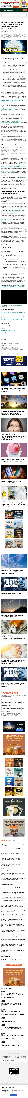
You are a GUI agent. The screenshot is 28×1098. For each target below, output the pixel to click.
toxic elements (4, 37)
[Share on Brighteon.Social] (2, 31)
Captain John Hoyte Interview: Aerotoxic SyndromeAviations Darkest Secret (11, 1044)
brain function (12, 35)
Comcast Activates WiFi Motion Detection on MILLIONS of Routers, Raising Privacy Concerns (12, 906)
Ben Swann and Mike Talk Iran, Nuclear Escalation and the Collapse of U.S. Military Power (12, 1005)
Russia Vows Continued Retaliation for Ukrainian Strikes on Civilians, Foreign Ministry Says (12, 859)
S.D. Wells (8, 433)
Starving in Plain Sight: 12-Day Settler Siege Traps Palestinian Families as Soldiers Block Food (12, 893)
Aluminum (6, 34)
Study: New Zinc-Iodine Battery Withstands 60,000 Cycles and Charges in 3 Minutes (13, 915)
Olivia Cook (9, 28)
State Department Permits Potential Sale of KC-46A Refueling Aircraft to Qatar (13, 883)
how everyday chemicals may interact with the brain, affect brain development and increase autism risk (13, 100)
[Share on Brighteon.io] (5, 31)
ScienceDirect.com (5, 332)
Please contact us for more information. (9, 715)
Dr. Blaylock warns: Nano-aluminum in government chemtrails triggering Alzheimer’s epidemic (12, 571)
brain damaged (7, 35)
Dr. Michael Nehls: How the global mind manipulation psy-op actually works (12, 460)
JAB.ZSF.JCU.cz (4, 326)
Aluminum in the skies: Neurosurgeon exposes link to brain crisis (12, 615)
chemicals (3, 36)
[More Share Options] (15, 31)
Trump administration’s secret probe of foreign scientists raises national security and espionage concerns (13, 504)
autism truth (13, 34)
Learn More (6, 1094)
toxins (9, 37)
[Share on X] (11, 31)
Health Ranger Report (6, 988)
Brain (2, 35)
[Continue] (25, 1060)
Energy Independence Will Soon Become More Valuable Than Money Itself (13, 1020)
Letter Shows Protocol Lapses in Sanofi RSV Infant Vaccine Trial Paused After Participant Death (12, 935)
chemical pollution (19, 35)
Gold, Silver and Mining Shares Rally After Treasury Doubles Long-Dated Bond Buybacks (12, 920)
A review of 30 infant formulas (7, 172)
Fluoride (7, 36)
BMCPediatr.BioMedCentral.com (8, 330)
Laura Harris (9, 479)
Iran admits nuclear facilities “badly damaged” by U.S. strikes (11, 481)
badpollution (22, 34)
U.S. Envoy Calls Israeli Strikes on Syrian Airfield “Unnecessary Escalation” (12, 869)
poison (21, 36)
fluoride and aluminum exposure (12, 282)
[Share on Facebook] (8, 31)
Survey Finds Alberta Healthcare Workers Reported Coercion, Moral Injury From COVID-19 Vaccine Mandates (12, 945)
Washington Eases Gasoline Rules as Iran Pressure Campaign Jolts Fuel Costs (12, 960)
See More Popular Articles (14, 964)
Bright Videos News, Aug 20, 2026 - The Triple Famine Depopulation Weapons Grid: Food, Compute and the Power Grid (13, 1037)
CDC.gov (3, 328)
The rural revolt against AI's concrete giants (11, 897)
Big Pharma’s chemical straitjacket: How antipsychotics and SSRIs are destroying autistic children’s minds (13, 638)
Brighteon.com (4, 335)
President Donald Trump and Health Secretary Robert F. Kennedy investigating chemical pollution (13, 286)
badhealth (18, 34)
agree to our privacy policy (8, 1092)
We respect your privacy (14, 1063)
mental (11, 36)
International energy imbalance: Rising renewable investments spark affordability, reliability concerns (12, 413)
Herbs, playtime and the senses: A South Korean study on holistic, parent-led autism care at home (13, 661)
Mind (14, 36)
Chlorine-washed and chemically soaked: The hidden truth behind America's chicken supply (13, 879)
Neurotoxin (17, 36)
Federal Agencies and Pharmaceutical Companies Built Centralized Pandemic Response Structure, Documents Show (13, 864)
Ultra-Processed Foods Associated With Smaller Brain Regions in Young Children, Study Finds (13, 931)
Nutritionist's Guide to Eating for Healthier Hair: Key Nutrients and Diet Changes (13, 910)
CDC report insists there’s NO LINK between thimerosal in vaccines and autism (13, 594)
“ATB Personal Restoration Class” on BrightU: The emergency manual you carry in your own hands (12, 901)
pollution (24, 36)
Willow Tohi (9, 386)
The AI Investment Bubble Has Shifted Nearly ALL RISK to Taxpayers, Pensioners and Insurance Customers (12, 1029)
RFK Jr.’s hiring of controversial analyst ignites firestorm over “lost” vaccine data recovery (13, 685)
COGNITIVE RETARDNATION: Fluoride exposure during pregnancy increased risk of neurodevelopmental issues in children (13, 165)
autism (9, 34)
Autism (6, 20)
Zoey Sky (8, 501)
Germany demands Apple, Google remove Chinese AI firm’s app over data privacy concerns (13, 390)
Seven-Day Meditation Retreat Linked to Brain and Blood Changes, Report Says (12, 874)
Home (2, 20)
